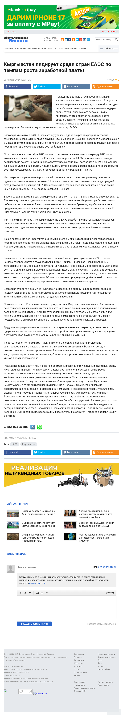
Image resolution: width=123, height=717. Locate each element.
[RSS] (62, 39)
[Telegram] (88, 39)
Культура (52, 48)
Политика (21, 48)
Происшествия (71, 48)
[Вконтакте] (66, 39)
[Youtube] (80, 39)
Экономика (32, 48)
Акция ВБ (82, 48)
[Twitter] (77, 39)
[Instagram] (84, 39)
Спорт (60, 48)
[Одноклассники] (73, 39)
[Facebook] (69, 39)
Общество (42, 48)
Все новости (10, 48)
